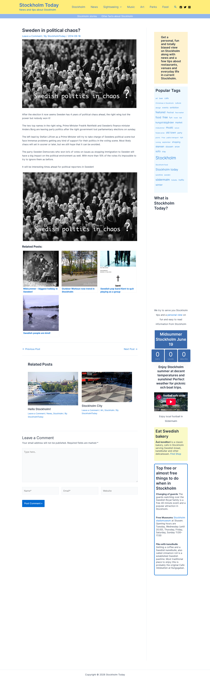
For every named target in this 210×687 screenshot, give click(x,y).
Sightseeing (111, 7)
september (166, 142)
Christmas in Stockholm (165, 103)
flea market (179, 113)
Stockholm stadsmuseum (170, 519)
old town (171, 132)
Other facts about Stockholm (117, 16)
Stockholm (78, 7)
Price (163, 138)
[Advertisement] (171, 256)
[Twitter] (185, 7)
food (158, 117)
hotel (176, 118)
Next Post (130, 349)
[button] (120, 7)
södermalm (163, 179)
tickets (174, 180)
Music (131, 7)
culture (178, 103)
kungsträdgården (165, 122)
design (158, 108)
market (178, 122)
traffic (181, 180)
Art (142, 7)
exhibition (174, 107)
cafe (166, 98)
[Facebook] (181, 7)
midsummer (160, 128)
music (169, 127)
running (158, 142)
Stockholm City (92, 406)
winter (159, 184)
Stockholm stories (87, 16)
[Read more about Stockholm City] (107, 386)
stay (164, 151)
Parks (153, 7)
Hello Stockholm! (39, 409)
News (94, 7)
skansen (160, 146)
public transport (173, 138)
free (165, 117)
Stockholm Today (39, 5)
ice (180, 117)
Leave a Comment (32, 36)
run (181, 137)
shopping (176, 142)
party (179, 132)
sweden (167, 175)
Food (165, 7)
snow (177, 146)
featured (160, 112)
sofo (158, 151)
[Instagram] (189, 7)
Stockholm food (162, 165)
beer (161, 98)
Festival (170, 112)
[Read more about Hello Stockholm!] (53, 388)
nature (177, 128)
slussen (169, 146)
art (157, 98)
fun (170, 117)
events (165, 107)
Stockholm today (167, 169)
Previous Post (31, 349)
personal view (174, 314)
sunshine (159, 175)
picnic (158, 138)
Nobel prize (160, 133)
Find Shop (175, 453)
